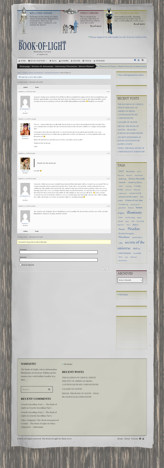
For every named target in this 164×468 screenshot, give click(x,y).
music (127, 221)
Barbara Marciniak (137, 178)
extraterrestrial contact (128, 196)
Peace (128, 225)
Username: (23, 249)
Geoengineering (123, 204)
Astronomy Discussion (66, 66)
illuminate (134, 212)
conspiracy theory (135, 182)
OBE (132, 221)
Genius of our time (134, 200)
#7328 (108, 206)
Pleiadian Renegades (126, 233)
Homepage (25, 66)
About (127, 438)
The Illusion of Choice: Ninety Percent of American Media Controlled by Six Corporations (131, 111)
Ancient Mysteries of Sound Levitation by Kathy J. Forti (129, 140)
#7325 (108, 119)
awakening (122, 179)
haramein (131, 208)
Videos (88, 61)
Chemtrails (121, 182)
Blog (54, 61)
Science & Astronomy (42, 66)
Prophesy (100, 61)
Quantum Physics (137, 237)
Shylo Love (66, 438)
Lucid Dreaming (130, 218)
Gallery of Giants (127, 122)
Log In (105, 269)
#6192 (108, 91)
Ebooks (76, 61)
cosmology (128, 186)
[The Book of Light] (42, 44)
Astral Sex (129, 175)
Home (23, 61)
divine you (137, 190)
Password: (23, 257)
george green (135, 204)
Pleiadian (134, 229)
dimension (128, 190)
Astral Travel (139, 175)
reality (120, 243)
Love (120, 217)
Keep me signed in (28, 265)
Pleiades (121, 229)
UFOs (120, 257)
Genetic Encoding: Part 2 (40, 415)
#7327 (108, 178)
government (122, 208)
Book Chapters (38, 61)
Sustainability (137, 253)
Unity (126, 257)
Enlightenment (122, 193)
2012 (121, 171)
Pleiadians (124, 237)
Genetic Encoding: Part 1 (40, 407)
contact (120, 186)
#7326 (108, 153)
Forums (64, 61)
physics (135, 224)
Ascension (130, 171)
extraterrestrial (135, 193)
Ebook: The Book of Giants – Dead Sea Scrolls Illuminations (130, 129)
